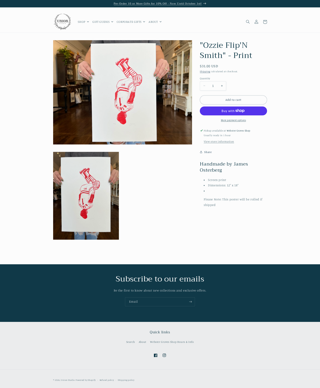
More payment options (233, 120)
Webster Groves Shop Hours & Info (172, 341)
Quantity (205, 78)
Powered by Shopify (86, 380)
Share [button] (208, 152)
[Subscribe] (190, 301)
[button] (248, 22)
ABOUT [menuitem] (153, 22)
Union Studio (68, 380)
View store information (219, 141)
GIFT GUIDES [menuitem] (100, 22)
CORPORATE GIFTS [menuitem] (129, 22)
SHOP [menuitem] (81, 22)
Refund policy (107, 380)
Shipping (205, 71)
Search (130, 341)
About (142, 341)
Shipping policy (126, 380)
